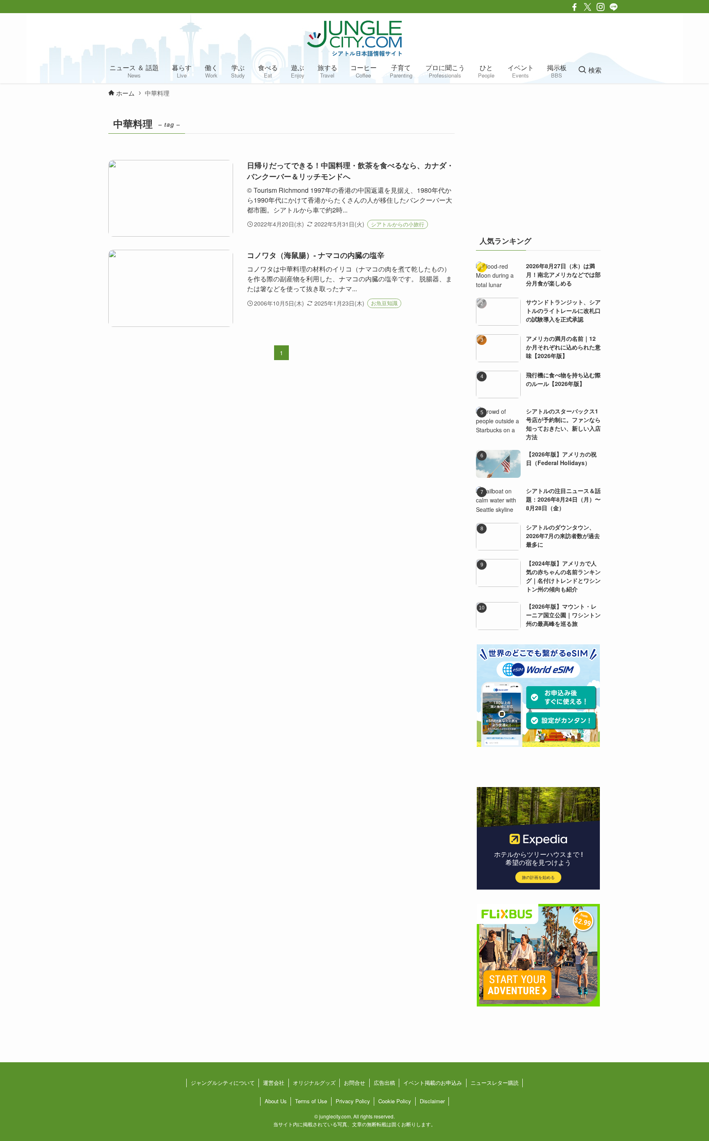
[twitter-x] (587, 7)
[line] (613, 7)
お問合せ (354, 1082)
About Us (276, 1101)
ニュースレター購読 (495, 1082)
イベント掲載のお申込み (432, 1082)
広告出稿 (384, 1082)
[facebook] (574, 7)
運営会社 (273, 1082)
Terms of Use (311, 1101)
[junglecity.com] (354, 38)
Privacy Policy (353, 1101)
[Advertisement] (538, 165)
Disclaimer (432, 1101)
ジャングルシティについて (223, 1082)
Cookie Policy (394, 1101)
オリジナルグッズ (314, 1082)
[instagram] (600, 7)
